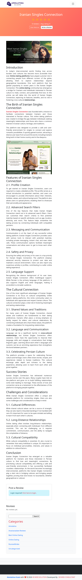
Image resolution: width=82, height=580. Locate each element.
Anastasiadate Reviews (17, 531)
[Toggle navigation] (73, 4)
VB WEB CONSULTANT (67, 577)
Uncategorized (14, 549)
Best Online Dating (16, 535)
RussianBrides (14, 544)
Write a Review (47, 27)
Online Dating (14, 540)
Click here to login (29, 493)
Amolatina (12, 526)
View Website (34, 27)
